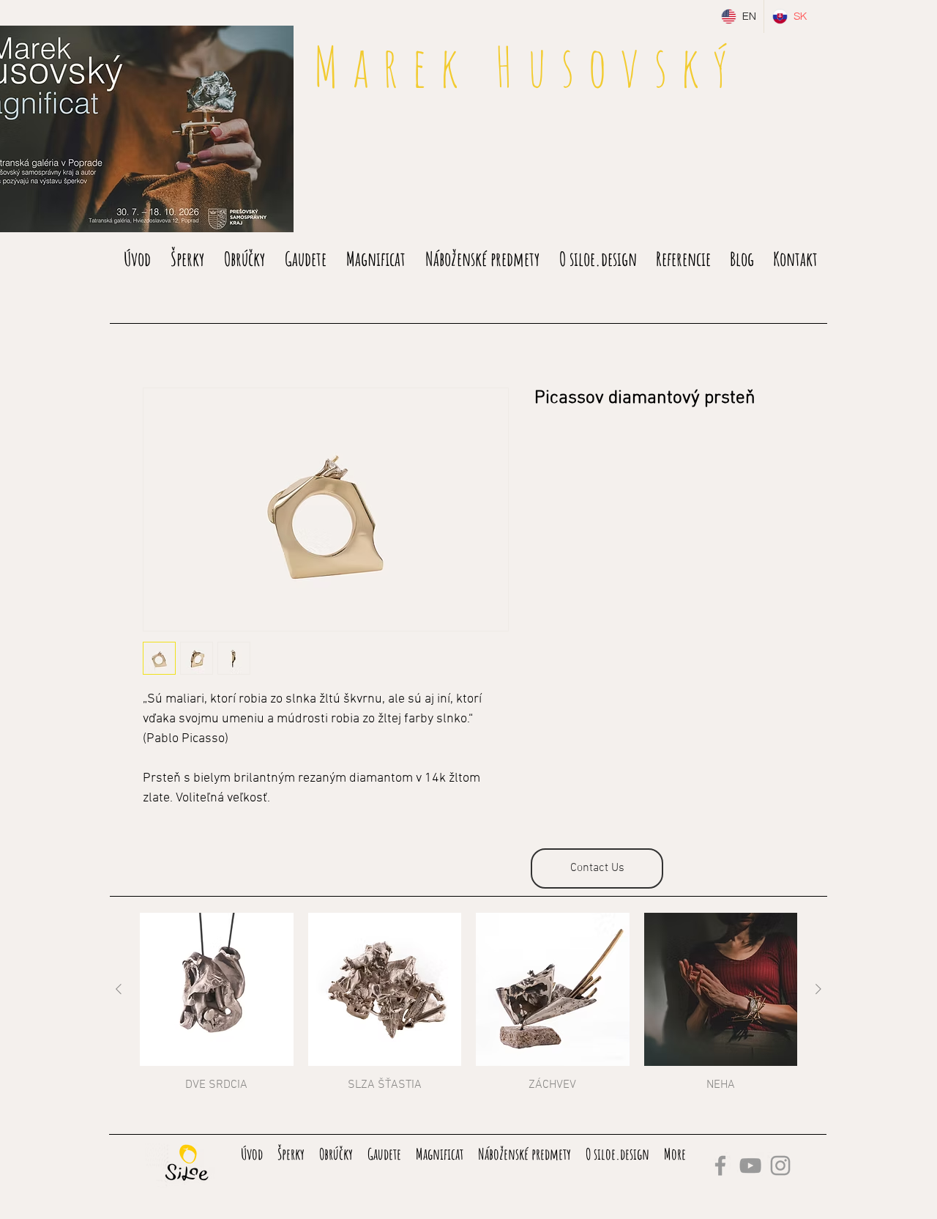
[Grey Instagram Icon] (780, 1165)
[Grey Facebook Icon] (720, 1165)
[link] (784, 71)
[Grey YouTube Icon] (750, 1165)
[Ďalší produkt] (818, 989)
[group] (468, 1003)
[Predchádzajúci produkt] (118, 989)
